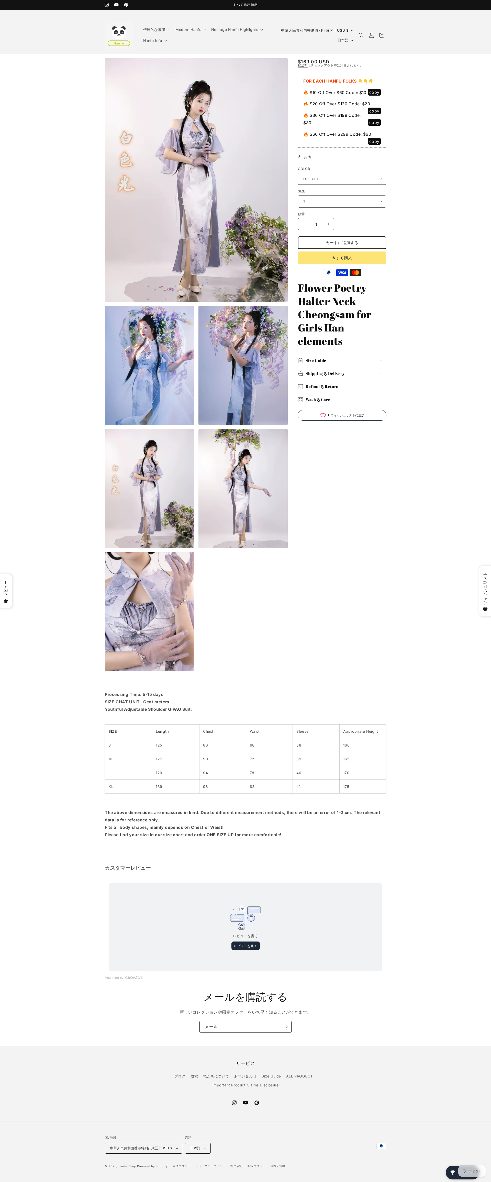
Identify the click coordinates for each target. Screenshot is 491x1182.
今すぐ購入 (342, 257)
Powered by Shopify (152, 1166)
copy (374, 92)
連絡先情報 (278, 1166)
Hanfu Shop (127, 1166)
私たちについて (216, 1076)
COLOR (304, 168)
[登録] (285, 1027)
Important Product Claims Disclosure (246, 1085)
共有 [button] (307, 157)
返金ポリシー (182, 1166)
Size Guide (271, 1076)
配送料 (303, 65)
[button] (156, 29)
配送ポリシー (256, 1166)
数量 (301, 214)
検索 (194, 1076)
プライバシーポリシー (211, 1166)
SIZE (301, 191)
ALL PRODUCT (299, 1076)
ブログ (180, 1076)
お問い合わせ (245, 1076)
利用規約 (236, 1166)
